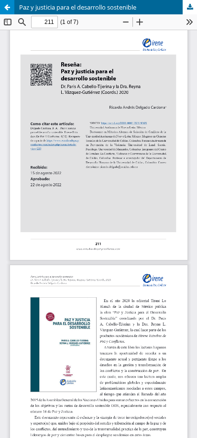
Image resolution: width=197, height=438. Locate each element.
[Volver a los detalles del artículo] (7, 7)
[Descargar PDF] (190, 7)
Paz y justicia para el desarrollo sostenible (77, 7)
